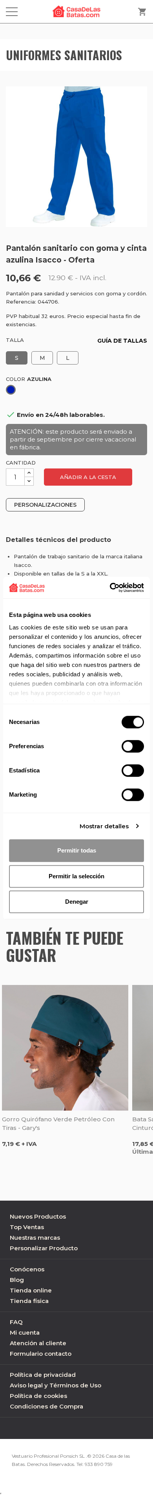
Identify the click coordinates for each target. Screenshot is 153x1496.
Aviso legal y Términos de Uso (55, 1385)
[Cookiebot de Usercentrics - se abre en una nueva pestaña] (110, 588)
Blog (17, 1279)
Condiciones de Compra (46, 1406)
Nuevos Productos (38, 1216)
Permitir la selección (76, 876)
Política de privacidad (43, 1374)
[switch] (133, 746)
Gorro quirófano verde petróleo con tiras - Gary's (58, 1123)
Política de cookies (38, 1395)
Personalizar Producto (44, 1248)
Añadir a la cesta (88, 477)
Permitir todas (76, 850)
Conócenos (27, 1269)
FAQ (16, 1322)
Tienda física (29, 1301)
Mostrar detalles (104, 826)
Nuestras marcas (35, 1237)
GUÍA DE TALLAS (122, 340)
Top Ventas (27, 1227)
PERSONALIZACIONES (45, 504)
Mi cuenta (25, 1332)
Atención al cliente (38, 1343)
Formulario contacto (40, 1353)
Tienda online (31, 1290)
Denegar (76, 901)
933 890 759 (99, 1464)
